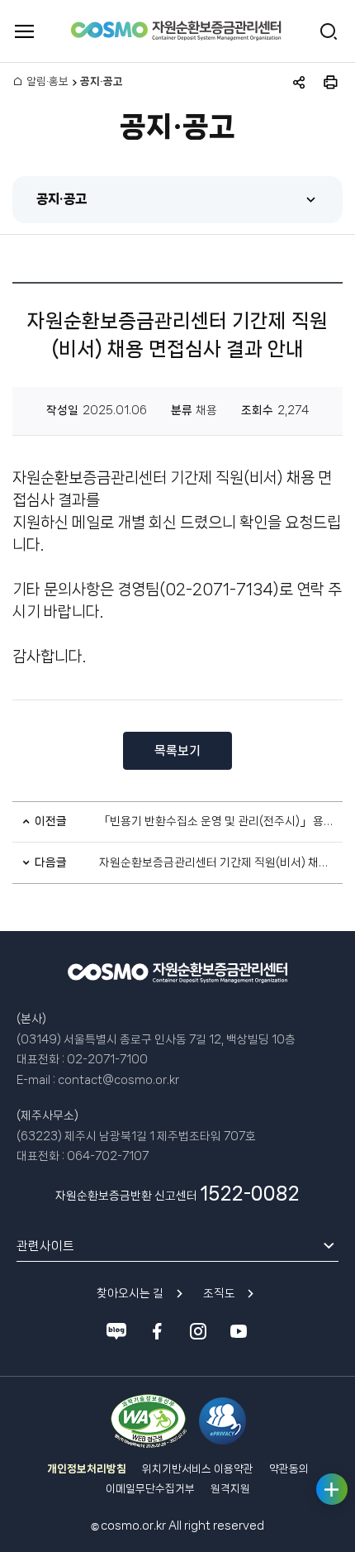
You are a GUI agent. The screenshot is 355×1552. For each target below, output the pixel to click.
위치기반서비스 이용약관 (197, 1469)
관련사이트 (45, 1246)
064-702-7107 (108, 1156)
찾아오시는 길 (130, 1293)
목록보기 (177, 750)
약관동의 (289, 1469)
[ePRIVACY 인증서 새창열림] (222, 1421)
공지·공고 (61, 199)
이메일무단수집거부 (150, 1488)
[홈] (17, 82)
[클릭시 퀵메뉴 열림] (332, 1489)
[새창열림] (148, 1421)
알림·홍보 (47, 81)
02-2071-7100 (107, 1059)
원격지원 (230, 1488)
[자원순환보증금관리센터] (175, 31)
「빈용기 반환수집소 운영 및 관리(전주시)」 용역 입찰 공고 (217, 821)
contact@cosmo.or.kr (118, 1080)
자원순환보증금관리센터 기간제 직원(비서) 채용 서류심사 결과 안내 (217, 862)
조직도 (219, 1293)
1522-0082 (250, 1193)
